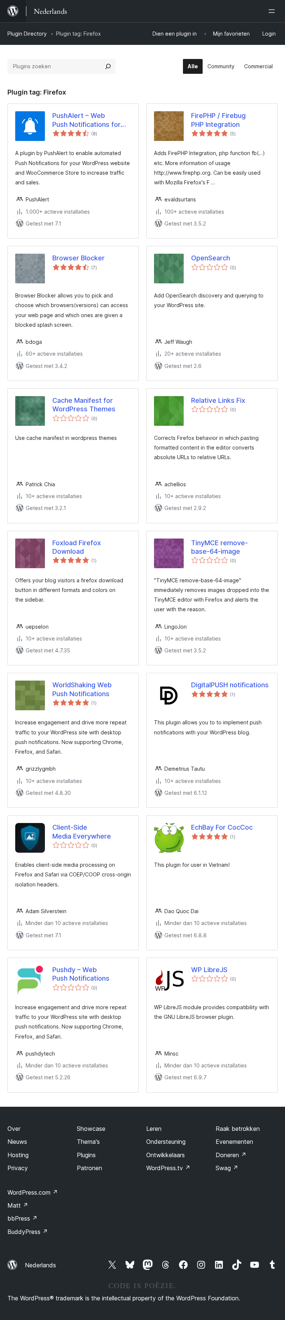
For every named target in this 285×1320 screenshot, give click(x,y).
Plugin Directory (27, 33)
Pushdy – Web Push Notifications (80, 974)
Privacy (17, 1168)
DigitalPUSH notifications (230, 685)
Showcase (91, 1128)
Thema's (88, 1141)
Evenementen (234, 1141)
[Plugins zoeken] (108, 66)
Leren (153, 1128)
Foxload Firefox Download (76, 547)
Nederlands (40, 1265)
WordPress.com (32, 1192)
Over (13, 1128)
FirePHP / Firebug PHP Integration (218, 120)
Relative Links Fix (218, 400)
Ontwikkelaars (165, 1155)
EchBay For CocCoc (222, 827)
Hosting (18, 1155)
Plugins (86, 1155)
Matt (17, 1205)
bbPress (22, 1218)
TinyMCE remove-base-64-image (219, 547)
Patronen (89, 1168)
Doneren (231, 1155)
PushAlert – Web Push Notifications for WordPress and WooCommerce (86, 120)
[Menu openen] (273, 11)
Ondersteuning (166, 1141)
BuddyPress (27, 1231)
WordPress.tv (168, 1168)
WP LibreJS (209, 970)
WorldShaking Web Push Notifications (82, 689)
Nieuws (17, 1141)
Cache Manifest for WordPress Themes (83, 404)
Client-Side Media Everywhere (81, 831)
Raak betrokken (238, 1128)
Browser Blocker (78, 258)
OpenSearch (210, 258)
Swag (227, 1168)
